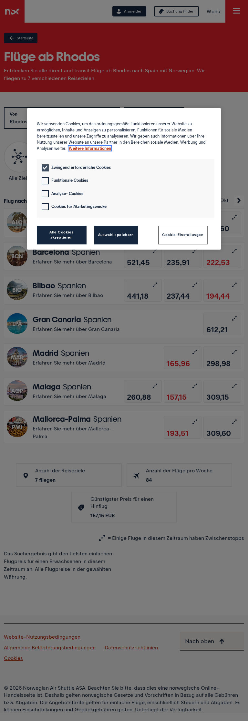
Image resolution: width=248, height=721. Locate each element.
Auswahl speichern (116, 234)
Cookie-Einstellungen (182, 234)
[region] (124, 179)
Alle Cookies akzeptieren (61, 235)
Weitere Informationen (90, 148)
